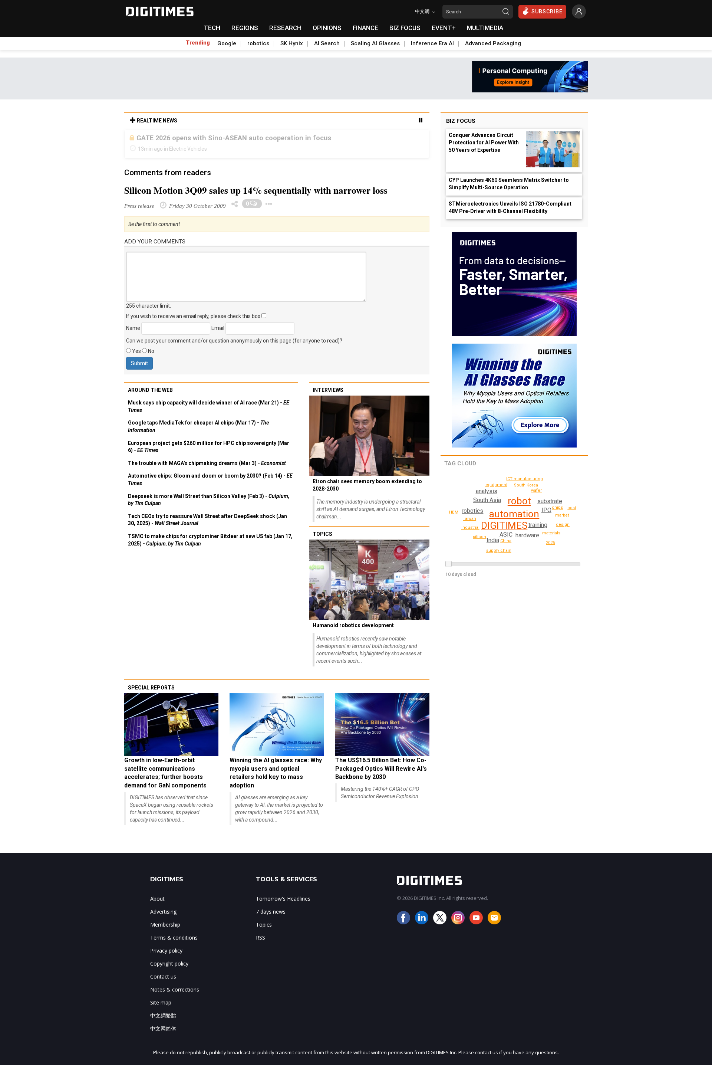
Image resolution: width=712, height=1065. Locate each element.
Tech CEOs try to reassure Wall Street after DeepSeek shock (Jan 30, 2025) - (207, 527)
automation (514, 514)
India (493, 540)
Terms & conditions (174, 944)
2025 (550, 542)
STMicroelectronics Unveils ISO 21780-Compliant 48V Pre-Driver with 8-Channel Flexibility (510, 207)
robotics (258, 43)
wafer (536, 490)
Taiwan (469, 518)
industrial (470, 527)
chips (557, 507)
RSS (260, 944)
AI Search (327, 43)
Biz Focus (460, 121)
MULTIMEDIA (485, 28)
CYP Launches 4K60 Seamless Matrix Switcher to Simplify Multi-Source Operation (509, 183)
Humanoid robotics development (353, 633)
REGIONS (244, 28)
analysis (486, 491)
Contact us (163, 983)
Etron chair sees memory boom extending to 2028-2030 (367, 492)
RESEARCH (285, 28)
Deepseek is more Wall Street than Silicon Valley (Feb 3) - (208, 507)
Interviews (328, 397)
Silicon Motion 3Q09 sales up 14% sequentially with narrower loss (256, 197)
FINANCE (365, 28)
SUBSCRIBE (547, 11)
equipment (496, 484)
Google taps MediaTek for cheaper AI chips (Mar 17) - (198, 433)
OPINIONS (327, 28)
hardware (527, 535)
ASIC (506, 534)
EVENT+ (444, 28)
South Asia (487, 500)
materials (551, 533)
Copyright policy (169, 970)
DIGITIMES (504, 525)
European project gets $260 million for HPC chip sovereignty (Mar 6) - (208, 454)
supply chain (498, 550)
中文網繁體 (163, 1022)
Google (226, 43)
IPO (546, 510)
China (505, 540)
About (157, 906)
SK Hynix (291, 43)
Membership (165, 931)
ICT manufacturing (524, 478)
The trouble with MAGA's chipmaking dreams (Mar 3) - (207, 470)
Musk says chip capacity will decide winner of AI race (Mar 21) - (208, 413)
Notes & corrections (174, 996)
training (537, 524)
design (563, 524)
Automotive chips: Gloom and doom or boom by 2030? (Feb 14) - (210, 487)
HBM (453, 512)
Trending (198, 43)
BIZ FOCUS (405, 28)
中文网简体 (163, 1035)
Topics (322, 541)
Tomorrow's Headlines (283, 906)
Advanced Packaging (493, 43)
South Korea (526, 485)
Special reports (151, 695)
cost (571, 507)
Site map (160, 1009)
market (562, 515)
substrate (549, 501)
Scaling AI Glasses (375, 43)
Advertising (163, 919)
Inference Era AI (432, 43)
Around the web (150, 397)
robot (519, 501)
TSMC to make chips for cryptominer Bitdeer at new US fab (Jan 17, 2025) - (210, 547)
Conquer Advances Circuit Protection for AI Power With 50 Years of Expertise (484, 142)
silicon (479, 536)
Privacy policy (166, 957)
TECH (212, 28)
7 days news (271, 919)
